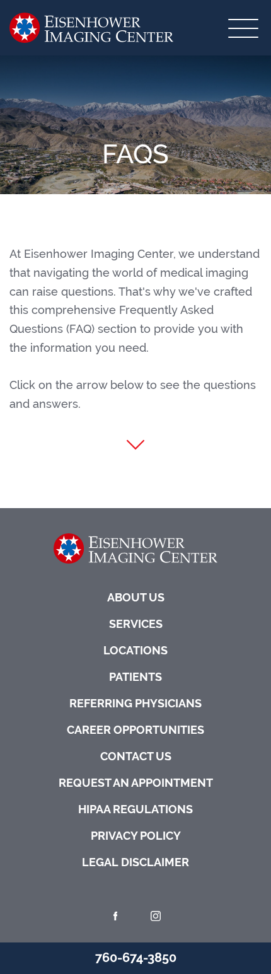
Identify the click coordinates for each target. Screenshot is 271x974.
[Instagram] (155, 916)
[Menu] (243, 27)
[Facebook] (115, 916)
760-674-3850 (135, 958)
